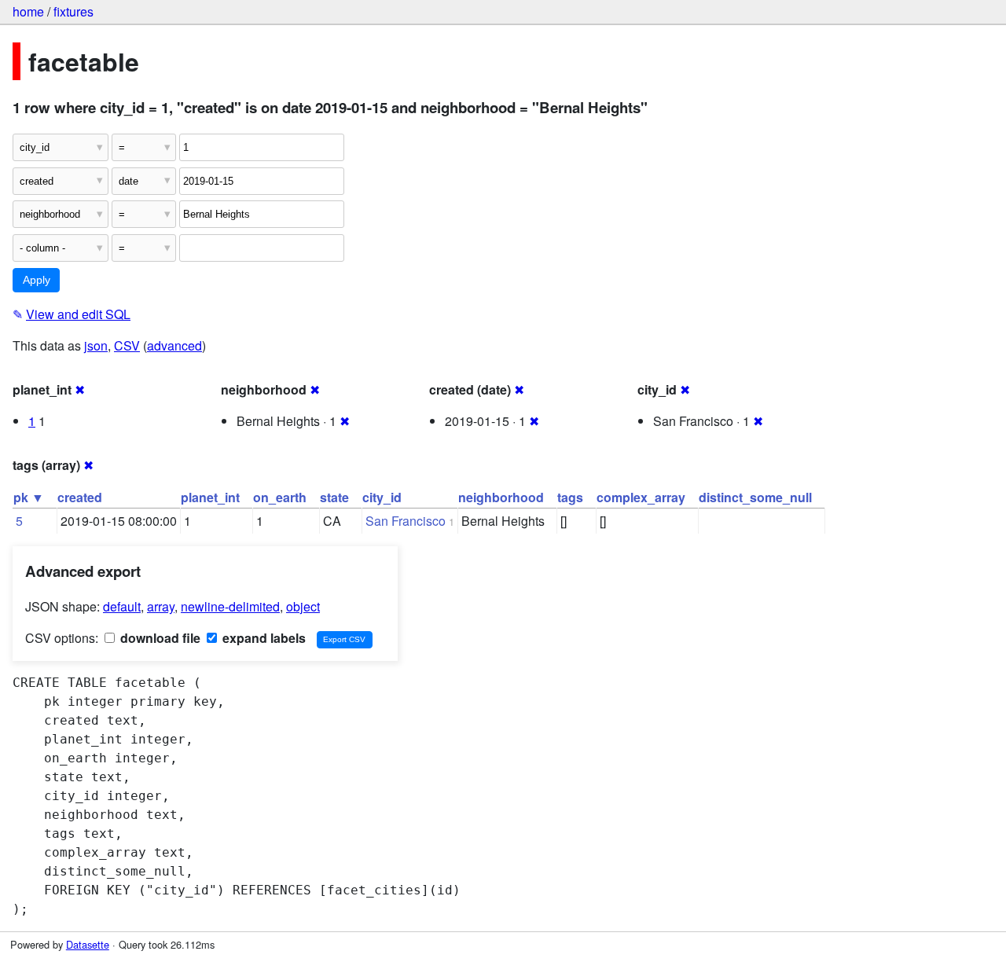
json (96, 345)
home (28, 11)
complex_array (641, 497)
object (303, 606)
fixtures (73, 11)
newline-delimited (230, 606)
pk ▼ (28, 497)
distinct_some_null (755, 497)
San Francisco (405, 521)
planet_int (210, 497)
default (122, 606)
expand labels (262, 638)
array (160, 606)
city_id (382, 497)
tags (570, 497)
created (79, 497)
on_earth (280, 497)
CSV (127, 345)
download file (158, 638)
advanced (174, 345)
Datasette (87, 944)
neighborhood (501, 497)
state (334, 497)
